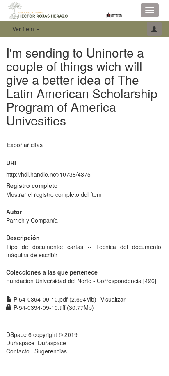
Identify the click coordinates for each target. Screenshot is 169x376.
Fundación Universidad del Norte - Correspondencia (74, 281)
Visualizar (113, 299)
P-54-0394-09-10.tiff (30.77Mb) (53, 307)
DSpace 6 (19, 334)
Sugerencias (50, 351)
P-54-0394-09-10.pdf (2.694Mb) (54, 299)
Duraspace (52, 343)
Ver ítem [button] (24, 29)
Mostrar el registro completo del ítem (54, 194)
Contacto (18, 351)
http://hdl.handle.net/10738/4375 (48, 174)
